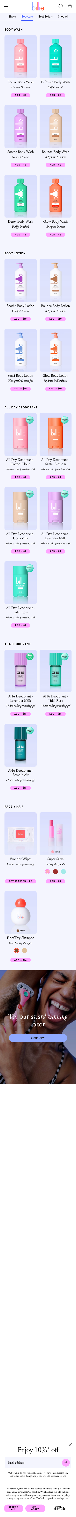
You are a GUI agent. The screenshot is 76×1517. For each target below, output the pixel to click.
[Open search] (61, 7)
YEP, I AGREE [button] (35, 1508)
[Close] (70, 1445)
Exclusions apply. (17, 1476)
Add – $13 (22, 714)
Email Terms (60, 1476)
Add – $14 (22, 960)
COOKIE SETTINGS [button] (59, 1508)
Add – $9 (22, 477)
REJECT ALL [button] (14, 1508)
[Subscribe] (66, 1462)
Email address (16, 1462)
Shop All (63, 16)
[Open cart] (70, 7)
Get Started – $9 (22, 881)
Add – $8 (22, 95)
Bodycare (27, 16)
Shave (12, 16)
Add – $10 (22, 319)
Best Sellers (45, 16)
